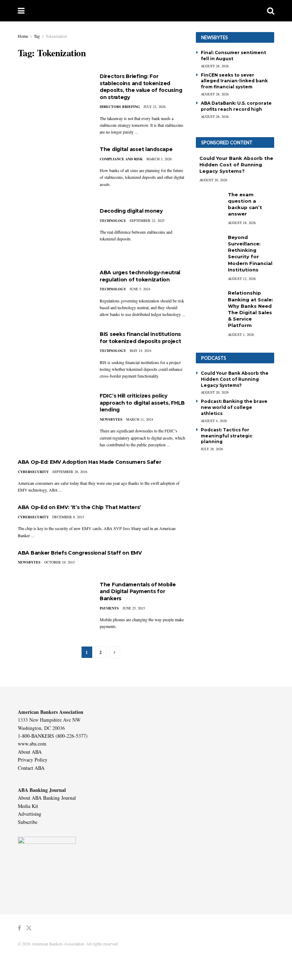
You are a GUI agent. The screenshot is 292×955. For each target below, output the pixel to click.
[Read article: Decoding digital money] (53, 233)
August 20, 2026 (213, 179)
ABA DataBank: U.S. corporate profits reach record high (236, 106)
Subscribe (27, 822)
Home (23, 36)
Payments (109, 608)
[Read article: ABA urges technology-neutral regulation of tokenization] (53, 294)
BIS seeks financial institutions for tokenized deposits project (140, 337)
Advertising (29, 813)
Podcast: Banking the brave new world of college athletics (234, 407)
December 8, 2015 (68, 516)
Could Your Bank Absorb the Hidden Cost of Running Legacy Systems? (236, 164)
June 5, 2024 (140, 288)
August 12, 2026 (242, 278)
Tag (37, 36)
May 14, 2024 (140, 350)
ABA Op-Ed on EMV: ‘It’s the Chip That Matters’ (79, 507)
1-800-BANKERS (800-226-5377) (53, 735)
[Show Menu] (21, 10)
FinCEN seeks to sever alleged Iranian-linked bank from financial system (234, 81)
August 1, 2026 (241, 334)
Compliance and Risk (121, 158)
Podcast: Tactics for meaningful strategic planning (226, 436)
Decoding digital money (131, 211)
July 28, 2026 (212, 448)
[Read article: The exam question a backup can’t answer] (210, 201)
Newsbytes (111, 419)
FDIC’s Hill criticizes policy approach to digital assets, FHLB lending (142, 403)
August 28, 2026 (215, 65)
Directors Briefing (120, 106)
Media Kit (28, 806)
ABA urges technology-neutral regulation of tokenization (140, 276)
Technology (113, 220)
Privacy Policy (32, 759)
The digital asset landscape (136, 149)
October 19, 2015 (59, 562)
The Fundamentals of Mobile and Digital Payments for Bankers (138, 591)
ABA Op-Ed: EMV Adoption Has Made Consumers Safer (89, 462)
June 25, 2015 (133, 608)
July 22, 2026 (155, 106)
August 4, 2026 (214, 420)
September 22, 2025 (147, 220)
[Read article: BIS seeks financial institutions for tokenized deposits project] (53, 356)
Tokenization (56, 36)
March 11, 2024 (139, 419)
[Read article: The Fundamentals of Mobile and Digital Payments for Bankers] (53, 606)
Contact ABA (31, 767)
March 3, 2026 (159, 158)
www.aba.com (32, 743)
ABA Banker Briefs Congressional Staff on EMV (80, 553)
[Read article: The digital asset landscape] (53, 171)
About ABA (30, 751)
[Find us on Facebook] (19, 928)
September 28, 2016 (69, 471)
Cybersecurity (33, 471)
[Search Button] (270, 10)
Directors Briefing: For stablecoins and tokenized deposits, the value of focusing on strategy (141, 86)
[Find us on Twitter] (29, 928)
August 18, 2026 (242, 222)
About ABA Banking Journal (47, 797)
